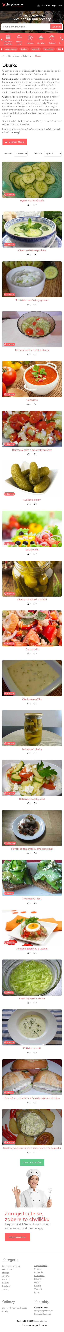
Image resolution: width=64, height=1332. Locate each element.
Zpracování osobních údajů (14, 1308)
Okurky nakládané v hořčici (32, 599)
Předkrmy (6, 1286)
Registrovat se (17, 1236)
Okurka (38, 56)
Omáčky (6, 1276)
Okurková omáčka (32, 699)
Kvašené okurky (32, 499)
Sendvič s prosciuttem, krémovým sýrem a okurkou (32, 1098)
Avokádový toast (32, 898)
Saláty (5, 1289)
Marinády (36, 49)
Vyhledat (56, 26)
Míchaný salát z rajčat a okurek (32, 350)
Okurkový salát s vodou (32, 998)
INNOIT (45, 1325)
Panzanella (32, 649)
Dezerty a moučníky (11, 1266)
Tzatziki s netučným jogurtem (32, 300)
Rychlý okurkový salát (32, 200)
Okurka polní (8, 96)
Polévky (5, 1283)
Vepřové (38, 1289)
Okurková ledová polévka (32, 250)
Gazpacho (32, 399)
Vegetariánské (10, 49)
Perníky (37, 1285)
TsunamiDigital (33, 1325)
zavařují (16, 132)
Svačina (24, 49)
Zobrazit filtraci (16, 141)
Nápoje (5, 1273)
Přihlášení (45, 5)
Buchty (37, 1282)
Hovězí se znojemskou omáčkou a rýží (32, 848)
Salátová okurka (10, 78)
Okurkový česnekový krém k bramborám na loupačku (32, 1147)
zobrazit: (8, 153)
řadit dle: (38, 153)
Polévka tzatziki (32, 1048)
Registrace (57, 5)
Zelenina (27, 56)
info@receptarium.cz (43, 1310)
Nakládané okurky (32, 749)
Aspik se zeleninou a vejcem (32, 948)
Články (5, 1311)
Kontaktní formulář (42, 1314)
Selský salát (32, 549)
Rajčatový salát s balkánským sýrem (32, 449)
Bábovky (38, 1279)
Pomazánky (48, 49)
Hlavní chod (13, 56)
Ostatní (5, 1279)
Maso (36, 1292)
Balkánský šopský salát (32, 798)
